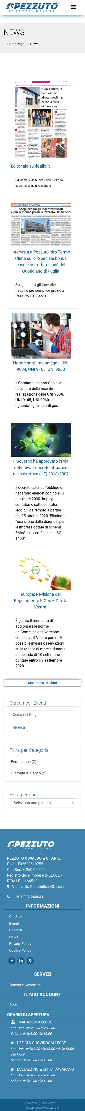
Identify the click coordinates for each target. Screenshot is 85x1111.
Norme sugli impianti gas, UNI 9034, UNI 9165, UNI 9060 (40, 366)
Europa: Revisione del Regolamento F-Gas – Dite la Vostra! (41, 600)
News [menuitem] (13, 937)
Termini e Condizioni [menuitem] (25, 985)
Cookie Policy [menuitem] (20, 950)
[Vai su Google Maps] (30, 961)
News (34, 44)
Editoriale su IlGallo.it (30, 166)
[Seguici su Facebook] (11, 961)
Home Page (15, 44)
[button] (19, 727)
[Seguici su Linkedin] (21, 961)
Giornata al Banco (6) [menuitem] (28, 773)
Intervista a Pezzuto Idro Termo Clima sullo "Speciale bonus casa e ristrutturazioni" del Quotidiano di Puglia (40, 261)
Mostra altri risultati (42, 683)
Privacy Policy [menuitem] (20, 944)
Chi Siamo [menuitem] (17, 917)
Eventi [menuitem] (14, 923)
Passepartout (50, 1103)
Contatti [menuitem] (15, 930)
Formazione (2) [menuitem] (23, 762)
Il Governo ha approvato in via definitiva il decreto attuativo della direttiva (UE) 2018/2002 (41, 467)
